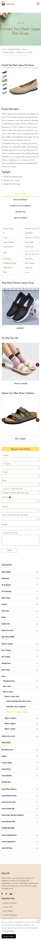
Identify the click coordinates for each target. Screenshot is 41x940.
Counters (4, 604)
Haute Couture (6, 670)
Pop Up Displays (6, 591)
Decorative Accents (7, 750)
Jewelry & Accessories (8, 736)
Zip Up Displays (6, 585)
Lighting (4, 756)
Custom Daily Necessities (9, 796)
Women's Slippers (10, 723)
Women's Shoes (8, 52)
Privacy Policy (9, 931)
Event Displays (7, 565)
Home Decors (6, 742)
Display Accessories (7, 630)
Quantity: (5, 507)
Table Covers (6, 611)
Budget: (4, 524)
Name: (5, 455)
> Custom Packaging (9, 915)
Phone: (4, 480)
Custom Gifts (6, 782)
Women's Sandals (10, 729)
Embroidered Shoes (9, 681)
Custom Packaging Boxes (9, 835)
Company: (6, 464)
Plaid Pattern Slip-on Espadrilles (16, 707)
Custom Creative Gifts (8, 809)
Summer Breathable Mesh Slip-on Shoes (18, 701)
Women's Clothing (7, 644)
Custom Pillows (6, 769)
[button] (37, 86)
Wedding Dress (6, 663)
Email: (5, 472)
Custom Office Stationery (9, 789)
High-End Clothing (14, 49)
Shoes (25, 49)
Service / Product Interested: (12, 489)
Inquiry (27, 272)
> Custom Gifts (7, 907)
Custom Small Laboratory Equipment (13, 815)
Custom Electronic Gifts (9, 802)
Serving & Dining (7, 763)
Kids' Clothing (6, 657)
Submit (9, 550)
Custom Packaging (8, 828)
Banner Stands (6, 598)
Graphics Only (6, 624)
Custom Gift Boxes (7, 848)
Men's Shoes (7, 686)
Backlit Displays (6, 572)
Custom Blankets (7, 776)
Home (4, 49)
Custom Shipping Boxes (9, 842)
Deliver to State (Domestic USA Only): (15, 515)
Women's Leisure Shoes (24, 52)
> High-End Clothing (9, 903)
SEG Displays (5, 578)
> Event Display (7, 911)
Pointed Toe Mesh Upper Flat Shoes (15, 55)
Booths (4, 617)
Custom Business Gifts (8, 822)
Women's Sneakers (10, 718)
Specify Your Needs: (10, 533)
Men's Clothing (6, 650)
